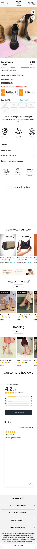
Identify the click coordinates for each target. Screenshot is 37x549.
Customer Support (17, 513)
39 (31, 105)
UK (9, 100)
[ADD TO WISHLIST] (33, 17)
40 (5, 111)
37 (14, 105)
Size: (14, 100)
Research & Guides (18, 505)
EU (6, 100)
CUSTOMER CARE (17, 520)
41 (14, 111)
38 (23, 105)
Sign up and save (17, 527)
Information (17, 498)
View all (18, 286)
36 (5, 105)
